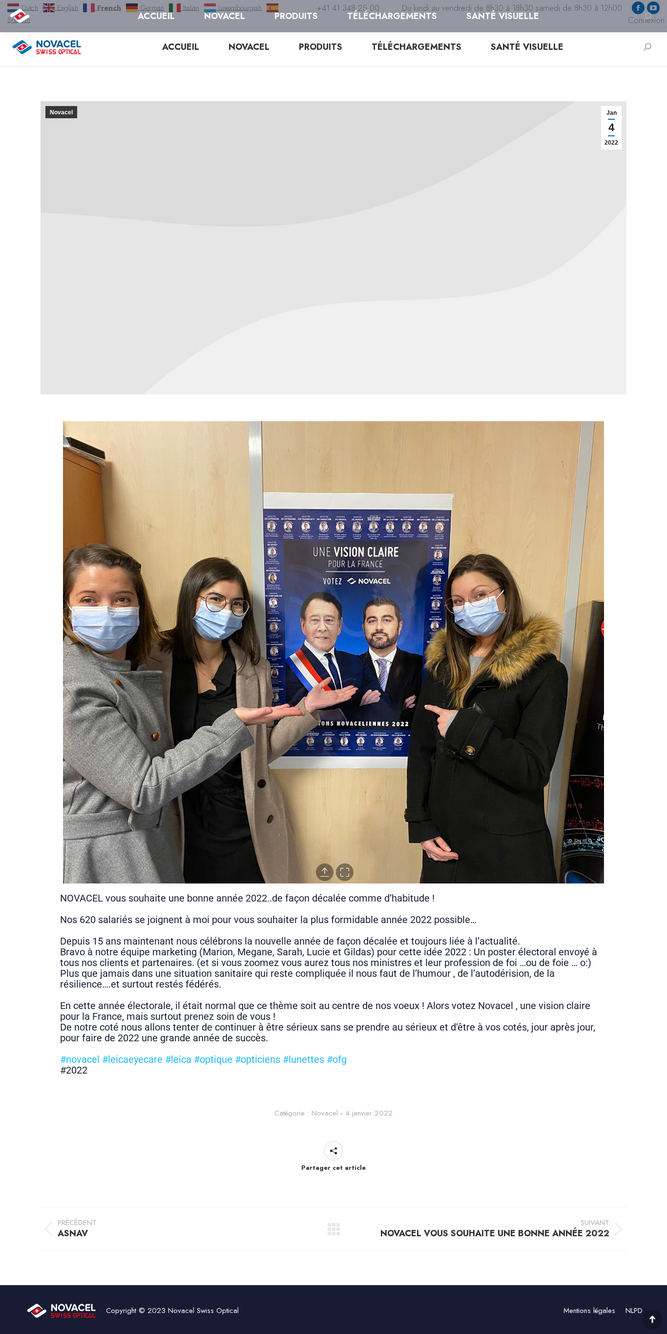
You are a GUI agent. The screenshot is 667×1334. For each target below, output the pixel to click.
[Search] (647, 47)
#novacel (80, 1059)
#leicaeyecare (132, 1059)
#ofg (337, 1059)
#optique (213, 1059)
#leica (178, 1059)
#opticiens (257, 1059)
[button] (66, 652)
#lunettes (303, 1059)
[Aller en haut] (652, 1319)
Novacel (61, 112)
